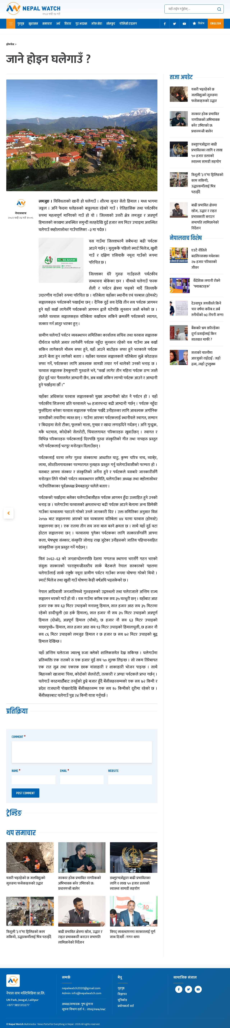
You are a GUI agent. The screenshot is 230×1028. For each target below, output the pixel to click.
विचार (67, 23)
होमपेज (11, 44)
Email (64, 771)
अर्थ (58, 23)
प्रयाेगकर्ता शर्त (126, 1006)
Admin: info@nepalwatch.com (81, 993)
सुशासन (33, 23)
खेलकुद (110, 23)
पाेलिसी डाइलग (128, 23)
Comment (19, 737)
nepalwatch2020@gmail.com (81, 988)
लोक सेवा (96, 23)
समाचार (47, 23)
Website (113, 771)
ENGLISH (215, 23)
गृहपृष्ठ (20, 23)
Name (16, 771)
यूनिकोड (122, 1000)
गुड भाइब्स (81, 23)
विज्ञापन (122, 994)
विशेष (201, 24)
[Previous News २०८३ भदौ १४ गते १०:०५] (8, 513)
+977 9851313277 (18, 1005)
